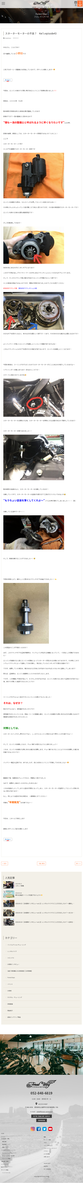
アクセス (46, 1151)
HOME (2, 1133)
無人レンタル (4, 1167)
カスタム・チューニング (14, 997)
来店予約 (76, 3)
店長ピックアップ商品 (14, 1017)
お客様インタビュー (13, 964)
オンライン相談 (47, 1139)
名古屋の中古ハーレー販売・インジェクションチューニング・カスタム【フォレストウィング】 (41, 3)
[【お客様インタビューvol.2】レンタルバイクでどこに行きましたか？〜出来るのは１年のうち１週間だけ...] (38, 925)
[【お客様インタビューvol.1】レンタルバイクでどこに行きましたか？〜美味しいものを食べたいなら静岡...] (38, 906)
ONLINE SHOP (79, 4)
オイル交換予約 (47, 1169)
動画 (45, 1137)
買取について (5, 1147)
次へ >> (78, 863)
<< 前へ (4, 863)
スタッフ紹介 (47, 1145)
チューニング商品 (6, 1158)
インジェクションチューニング (16, 945)
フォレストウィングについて (50, 1148)
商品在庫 (4, 1141)
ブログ (45, 1142)
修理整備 (10, 1004)
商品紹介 (10, 1011)
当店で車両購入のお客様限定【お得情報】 (19, 971)
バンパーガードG (6, 1172)
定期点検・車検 (4, 1161)
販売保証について (6, 1144)
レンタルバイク (12, 951)
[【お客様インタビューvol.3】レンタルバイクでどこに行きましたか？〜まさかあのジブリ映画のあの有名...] (38, 916)
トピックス (10, 958)
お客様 (9, 991)
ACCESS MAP (42, 1104)
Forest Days (11, 977)
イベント (10, 984)
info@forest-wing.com (45, 1111)
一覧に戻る (41, 863)
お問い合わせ (47, 1156)
